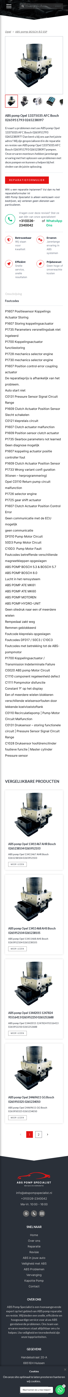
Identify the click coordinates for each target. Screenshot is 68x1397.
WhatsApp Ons (54, 223)
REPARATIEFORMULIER (27, 180)
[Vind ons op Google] (26, 1213)
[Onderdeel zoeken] (23, 6)
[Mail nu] (42, 1213)
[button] (9, 6)
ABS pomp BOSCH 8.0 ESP (31, 32)
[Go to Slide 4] (50, 101)
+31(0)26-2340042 (27, 223)
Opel (8, 32)
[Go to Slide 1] (11, 101)
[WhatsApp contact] (60, 1390)
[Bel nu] (34, 1213)
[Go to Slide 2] (24, 101)
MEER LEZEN (17, 864)
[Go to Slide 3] (37, 101)
